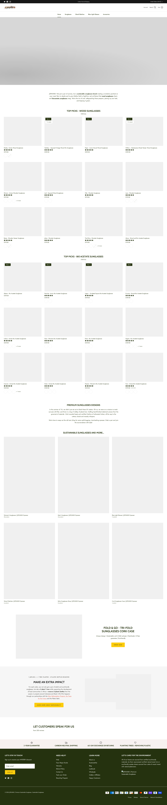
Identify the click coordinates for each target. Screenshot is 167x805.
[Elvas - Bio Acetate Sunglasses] (104, 322)
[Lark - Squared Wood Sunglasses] (63, 176)
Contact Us (59, 772)
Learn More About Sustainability (49, 705)
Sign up (10, 772)
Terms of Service (144, 797)
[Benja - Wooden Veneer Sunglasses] (23, 221)
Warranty (59, 766)
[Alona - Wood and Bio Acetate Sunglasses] (144, 221)
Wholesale (92, 772)
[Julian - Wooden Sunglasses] (63, 221)
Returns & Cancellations (156, 797)
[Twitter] (4, 1)
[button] (8, 150)
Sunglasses (68, 14)
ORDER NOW (118, 645)
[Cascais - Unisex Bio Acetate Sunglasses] (23, 367)
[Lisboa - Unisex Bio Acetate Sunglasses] (23, 322)
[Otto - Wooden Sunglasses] (104, 176)
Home (59, 14)
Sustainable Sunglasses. (38, 792)
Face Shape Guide (62, 763)
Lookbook (92, 769)
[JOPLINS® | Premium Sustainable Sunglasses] (10, 7)
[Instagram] (10, 1)
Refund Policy (60, 769)
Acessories (106, 14)
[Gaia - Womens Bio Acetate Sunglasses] (63, 322)
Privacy (129, 797)
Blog (90, 766)
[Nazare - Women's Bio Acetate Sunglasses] (104, 367)
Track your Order (61, 775)
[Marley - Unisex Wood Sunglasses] (23, 131)
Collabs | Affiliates (94, 775)
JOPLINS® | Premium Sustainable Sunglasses (20, 792)
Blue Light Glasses (93, 14)
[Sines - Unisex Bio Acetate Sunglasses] (63, 367)
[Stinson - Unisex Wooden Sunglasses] (23, 176)
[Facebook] (7, 1)
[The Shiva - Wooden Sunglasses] (104, 221)
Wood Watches (79, 14)
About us (92, 760)
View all (83, 114)
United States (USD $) (155, 2)
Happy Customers (94, 778)
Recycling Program (62, 778)
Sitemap (136, 797)
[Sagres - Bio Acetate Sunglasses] (144, 322)
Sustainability (93, 763)
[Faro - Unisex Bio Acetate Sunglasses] (144, 367)
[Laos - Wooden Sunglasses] (144, 176)
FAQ (57, 760)
